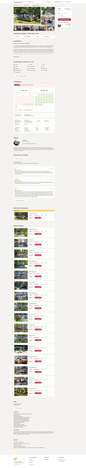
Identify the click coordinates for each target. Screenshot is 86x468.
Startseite (49, 1)
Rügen (21, 5)
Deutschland (46, 459)
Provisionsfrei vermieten (58, 1)
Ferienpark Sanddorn (21, 446)
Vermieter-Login (68, 1)
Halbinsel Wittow (26, 5)
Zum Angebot (38, 233)
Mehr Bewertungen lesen (20, 200)
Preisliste (38, 120)
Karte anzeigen (20, 408)
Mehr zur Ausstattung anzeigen (21, 76)
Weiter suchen (30, 1)
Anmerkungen (46, 120)
